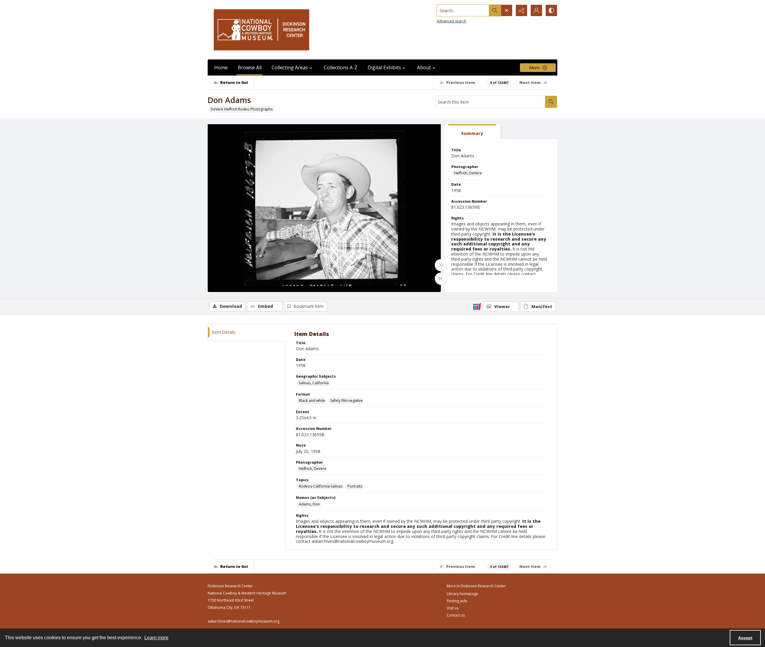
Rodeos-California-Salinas (320, 486)
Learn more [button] (156, 637)
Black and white (312, 400)
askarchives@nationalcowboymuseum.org (243, 621)
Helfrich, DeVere (468, 173)
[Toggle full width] (441, 265)
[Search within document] (551, 102)
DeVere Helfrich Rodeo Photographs (242, 109)
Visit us (452, 608)
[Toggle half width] (441, 279)
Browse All (249, 67)
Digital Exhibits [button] (384, 67)
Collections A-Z (340, 67)
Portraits (355, 486)
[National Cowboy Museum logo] (261, 29)
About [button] (424, 67)
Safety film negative (346, 400)
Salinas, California (314, 382)
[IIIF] (477, 306)
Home (221, 67)
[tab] (472, 131)
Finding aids (457, 600)
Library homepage (462, 593)
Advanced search (451, 21)
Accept (745, 637)
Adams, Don (309, 504)
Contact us (456, 615)
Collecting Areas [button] (290, 67)
